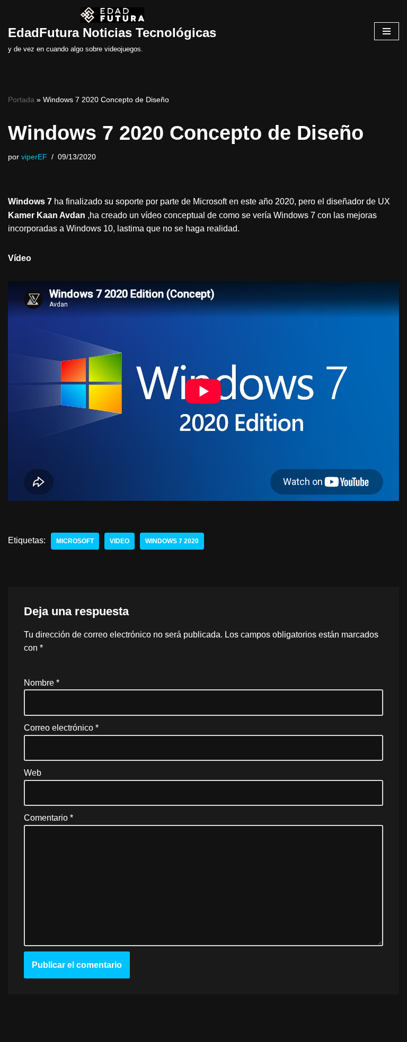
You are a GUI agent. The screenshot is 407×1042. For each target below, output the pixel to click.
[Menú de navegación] (386, 31)
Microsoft (75, 541)
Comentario (48, 817)
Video (119, 541)
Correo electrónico (61, 727)
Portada (21, 99)
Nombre (41, 682)
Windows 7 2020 (172, 541)
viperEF (34, 156)
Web (32, 772)
